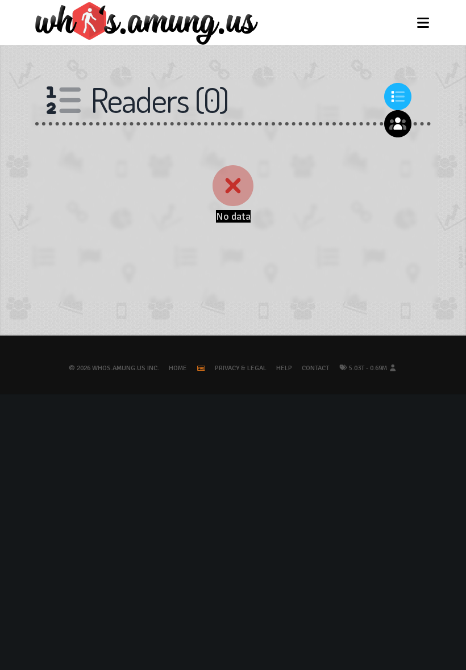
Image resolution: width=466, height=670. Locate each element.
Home (178, 368)
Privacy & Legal (241, 368)
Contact (315, 368)
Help (284, 368)
